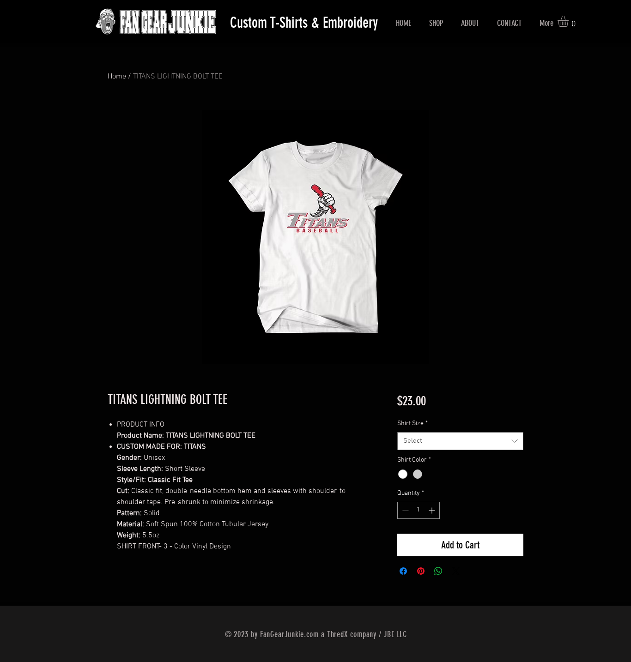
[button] (570, 21)
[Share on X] (455, 571)
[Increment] (432, 510)
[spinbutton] (418, 510)
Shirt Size (412, 423)
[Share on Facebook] (403, 571)
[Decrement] (404, 510)
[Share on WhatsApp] (438, 571)
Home (117, 76)
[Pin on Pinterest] (420, 571)
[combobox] (460, 441)
